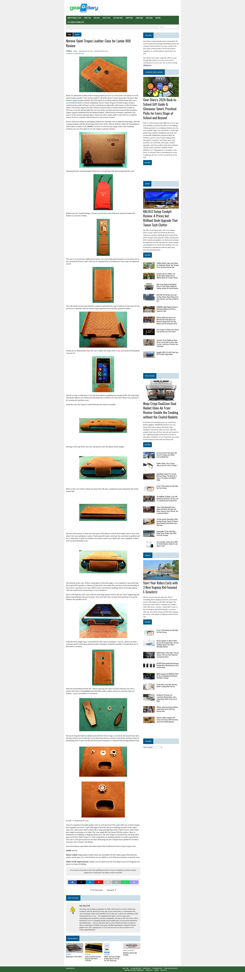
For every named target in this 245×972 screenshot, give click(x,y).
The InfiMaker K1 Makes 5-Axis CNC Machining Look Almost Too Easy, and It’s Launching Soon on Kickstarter (167, 498)
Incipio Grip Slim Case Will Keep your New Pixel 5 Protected (93, 958)
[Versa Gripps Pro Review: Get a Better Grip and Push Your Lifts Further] (149, 334)
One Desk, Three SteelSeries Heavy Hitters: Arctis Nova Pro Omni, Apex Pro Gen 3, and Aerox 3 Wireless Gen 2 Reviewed (167, 343)
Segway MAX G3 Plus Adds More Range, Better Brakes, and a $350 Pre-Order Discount (166, 533)
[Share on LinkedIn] (90, 882)
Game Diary (139, 18)
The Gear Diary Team (136, 968)
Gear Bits (107, 954)
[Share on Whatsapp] (125, 882)
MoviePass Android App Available (130, 954)
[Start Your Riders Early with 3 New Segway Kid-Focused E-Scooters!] (161, 579)
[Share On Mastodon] (134, 882)
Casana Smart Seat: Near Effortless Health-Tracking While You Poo (167, 685)
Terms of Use (149, 970)
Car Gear (97, 18)
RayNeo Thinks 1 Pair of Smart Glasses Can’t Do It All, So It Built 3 (167, 464)
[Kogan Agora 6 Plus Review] (74, 951)
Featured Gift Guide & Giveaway (154, 72)
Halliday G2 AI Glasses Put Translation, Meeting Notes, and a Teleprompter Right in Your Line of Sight (167, 698)
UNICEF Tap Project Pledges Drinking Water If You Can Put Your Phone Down (112, 958)
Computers (129, 18)
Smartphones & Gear (74, 18)
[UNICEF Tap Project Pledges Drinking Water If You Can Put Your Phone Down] (107, 951)
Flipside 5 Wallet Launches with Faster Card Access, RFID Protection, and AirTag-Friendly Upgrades (167, 720)
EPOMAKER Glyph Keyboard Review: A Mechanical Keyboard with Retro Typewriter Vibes (167, 309)
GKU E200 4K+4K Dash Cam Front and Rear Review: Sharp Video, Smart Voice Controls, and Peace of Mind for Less (168, 298)
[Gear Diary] (84, 8)
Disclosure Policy (157, 968)
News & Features (128, 950)
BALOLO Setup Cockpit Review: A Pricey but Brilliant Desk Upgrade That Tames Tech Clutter (160, 218)
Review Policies (147, 968)
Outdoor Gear (118, 18)
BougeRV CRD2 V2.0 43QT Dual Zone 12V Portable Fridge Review (167, 353)
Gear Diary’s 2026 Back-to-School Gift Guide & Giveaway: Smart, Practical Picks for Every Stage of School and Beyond (160, 108)
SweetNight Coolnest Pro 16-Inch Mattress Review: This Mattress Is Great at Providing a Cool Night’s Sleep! (167, 477)
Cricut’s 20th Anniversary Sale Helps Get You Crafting (167, 487)
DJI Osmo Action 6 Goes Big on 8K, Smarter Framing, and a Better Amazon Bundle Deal (167, 455)
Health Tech (106, 18)
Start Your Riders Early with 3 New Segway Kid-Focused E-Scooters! (160, 587)
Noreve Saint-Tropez (75, 100)
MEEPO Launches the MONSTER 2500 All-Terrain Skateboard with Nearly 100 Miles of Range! (167, 676)
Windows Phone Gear (101, 51)
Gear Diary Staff (78, 53)
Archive (156, 970)
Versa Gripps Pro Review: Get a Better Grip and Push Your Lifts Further (168, 330)
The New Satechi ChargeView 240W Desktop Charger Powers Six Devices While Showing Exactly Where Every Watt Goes (167, 522)
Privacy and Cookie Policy (170, 968)
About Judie (125, 968)
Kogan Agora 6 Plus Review (74, 956)
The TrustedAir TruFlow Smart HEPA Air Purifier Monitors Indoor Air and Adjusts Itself (167, 544)
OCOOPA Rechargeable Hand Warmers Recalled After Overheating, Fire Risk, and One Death (168, 665)
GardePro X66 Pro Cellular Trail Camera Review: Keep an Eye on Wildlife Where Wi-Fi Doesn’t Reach (167, 276)
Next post (110, 890)
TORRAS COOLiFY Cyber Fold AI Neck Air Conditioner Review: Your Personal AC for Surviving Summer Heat (168, 265)
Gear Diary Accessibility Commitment (134, 970)
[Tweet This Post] (81, 882)
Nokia (75, 51)
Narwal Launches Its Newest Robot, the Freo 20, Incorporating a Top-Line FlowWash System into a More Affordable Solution (167, 644)
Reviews (68, 954)
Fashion (157, 18)
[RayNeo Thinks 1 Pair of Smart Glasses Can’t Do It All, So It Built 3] (149, 467)
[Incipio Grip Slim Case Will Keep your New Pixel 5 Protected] (93, 951)
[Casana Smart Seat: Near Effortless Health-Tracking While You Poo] (149, 689)
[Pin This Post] (98, 882)
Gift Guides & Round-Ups (76, 22)
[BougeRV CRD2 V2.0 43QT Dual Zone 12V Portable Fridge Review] (149, 356)
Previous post (97, 890)
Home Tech (87, 18)
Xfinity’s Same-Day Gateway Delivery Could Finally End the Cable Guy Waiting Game (167, 709)
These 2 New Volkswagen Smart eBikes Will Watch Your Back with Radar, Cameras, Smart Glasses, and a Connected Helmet (167, 510)
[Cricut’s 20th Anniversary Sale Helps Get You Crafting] (149, 490)
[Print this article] (116, 882)
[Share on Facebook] (72, 882)
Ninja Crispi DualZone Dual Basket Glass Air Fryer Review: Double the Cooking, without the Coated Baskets (167, 286)
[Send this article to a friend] (107, 882)
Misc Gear (149, 18)
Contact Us (163, 970)
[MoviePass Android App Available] (131, 948)
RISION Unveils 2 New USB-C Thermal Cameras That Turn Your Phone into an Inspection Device (168, 655)
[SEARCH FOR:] (168, 27)
